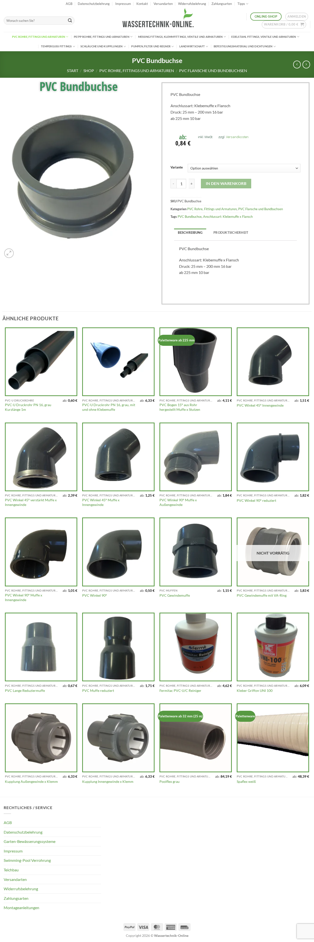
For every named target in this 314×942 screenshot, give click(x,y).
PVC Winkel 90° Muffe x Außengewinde (178, 502)
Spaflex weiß (246, 781)
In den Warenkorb (226, 183)
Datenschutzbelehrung (94, 4)
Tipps (241, 4)
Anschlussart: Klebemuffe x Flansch (228, 217)
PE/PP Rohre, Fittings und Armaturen (101, 36)
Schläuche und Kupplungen (101, 46)
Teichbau (11, 869)
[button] (296, 17)
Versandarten (163, 4)
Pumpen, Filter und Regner (150, 46)
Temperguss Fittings (56, 46)
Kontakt (142, 4)
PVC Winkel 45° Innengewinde (260, 405)
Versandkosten (237, 137)
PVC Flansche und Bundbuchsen (213, 70)
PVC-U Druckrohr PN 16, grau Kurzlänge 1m (28, 407)
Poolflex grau (169, 781)
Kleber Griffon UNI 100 (255, 690)
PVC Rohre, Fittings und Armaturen (38, 36)
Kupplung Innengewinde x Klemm (107, 781)
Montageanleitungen (21, 907)
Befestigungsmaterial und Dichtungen (243, 46)
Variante (176, 167)
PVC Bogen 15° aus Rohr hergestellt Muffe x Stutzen (179, 407)
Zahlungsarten (221, 4)
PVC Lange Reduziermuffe (25, 690)
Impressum (123, 4)
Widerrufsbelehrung (192, 4)
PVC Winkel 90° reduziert (256, 500)
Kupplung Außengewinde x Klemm (31, 781)
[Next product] (297, 64)
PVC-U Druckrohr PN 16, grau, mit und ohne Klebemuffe (108, 407)
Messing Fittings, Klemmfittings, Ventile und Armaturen (180, 36)
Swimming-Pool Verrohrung (27, 860)
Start (72, 70)
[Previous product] (306, 64)
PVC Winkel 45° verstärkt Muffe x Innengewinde (31, 502)
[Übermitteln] (70, 20)
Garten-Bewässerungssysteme (29, 841)
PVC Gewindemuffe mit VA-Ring (262, 595)
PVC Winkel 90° (94, 595)
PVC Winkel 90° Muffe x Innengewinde (23, 597)
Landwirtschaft (192, 46)
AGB (69, 4)
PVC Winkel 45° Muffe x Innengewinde (100, 502)
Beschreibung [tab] (190, 232)
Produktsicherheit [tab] (230, 232)
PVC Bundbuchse (190, 217)
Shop (88, 70)
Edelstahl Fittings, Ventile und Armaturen (263, 36)
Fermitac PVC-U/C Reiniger (180, 690)
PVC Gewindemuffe (174, 595)
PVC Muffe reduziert (98, 690)
